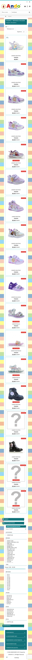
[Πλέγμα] (6, 27)
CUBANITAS (10, 557)
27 (8, 581)
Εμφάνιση (19, 31)
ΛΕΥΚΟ (9, 595)
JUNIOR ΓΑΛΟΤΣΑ (16, 430)
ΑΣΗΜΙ (9, 602)
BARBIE (9, 546)
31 (8, 587)
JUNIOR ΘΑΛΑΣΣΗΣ (16, 297)
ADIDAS (10, 540)
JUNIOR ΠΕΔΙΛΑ (16, 324)
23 (8, 576)
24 (8, 577)
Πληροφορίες (6, 625)
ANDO (9, 543)
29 (8, 584)
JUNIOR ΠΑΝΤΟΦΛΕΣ (16, 350)
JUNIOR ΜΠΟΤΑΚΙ (16, 216)
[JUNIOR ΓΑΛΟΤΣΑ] (16, 420)
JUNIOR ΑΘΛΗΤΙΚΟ (16, 55)
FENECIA (10, 560)
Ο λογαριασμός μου (11, 636)
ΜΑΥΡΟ (9, 596)
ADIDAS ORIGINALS (13, 542)
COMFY (10, 553)
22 (8, 574)
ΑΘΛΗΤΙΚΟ (10, 609)
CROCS (10, 556)
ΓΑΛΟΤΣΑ (10, 610)
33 (8, 589)
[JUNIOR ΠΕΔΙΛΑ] (16, 313)
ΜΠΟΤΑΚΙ (10, 613)
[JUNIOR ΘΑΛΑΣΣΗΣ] (16, 286)
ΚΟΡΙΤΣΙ (10, 622)
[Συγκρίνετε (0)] (29, 2)
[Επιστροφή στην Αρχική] (5, 16)
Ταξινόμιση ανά (10, 28)
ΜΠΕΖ (9, 598)
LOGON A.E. (11, 654)
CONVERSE (11, 554)
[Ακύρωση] (25, 529)
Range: (6, 567)
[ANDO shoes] (11, 6)
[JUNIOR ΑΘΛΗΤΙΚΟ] (16, 45)
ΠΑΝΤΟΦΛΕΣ (11, 614)
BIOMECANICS (12, 547)
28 (8, 582)
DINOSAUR (10, 558)
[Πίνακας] (8, 27)
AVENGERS (10, 545)
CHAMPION (10, 550)
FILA (9, 561)
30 (8, 585)
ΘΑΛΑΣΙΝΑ (10, 612)
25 (8, 578)
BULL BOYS (11, 549)
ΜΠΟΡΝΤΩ (10, 599)
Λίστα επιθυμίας (27, 2)
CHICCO (10, 551)
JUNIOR (10, 535)
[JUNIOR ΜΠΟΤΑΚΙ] (16, 206)
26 (8, 580)
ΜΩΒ (8, 601)
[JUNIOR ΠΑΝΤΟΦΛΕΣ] (16, 340)
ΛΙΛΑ (8, 603)
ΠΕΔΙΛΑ (9, 616)
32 (8, 588)
